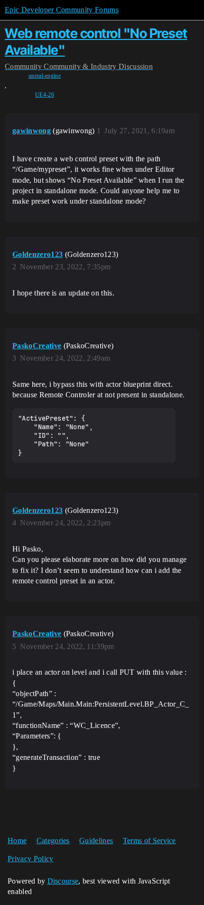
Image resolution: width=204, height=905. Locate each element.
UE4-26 (44, 94)
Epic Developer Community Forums (62, 10)
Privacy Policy (30, 859)
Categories (53, 840)
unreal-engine (44, 75)
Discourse (63, 881)
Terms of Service (149, 840)
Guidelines (96, 840)
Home (17, 840)
